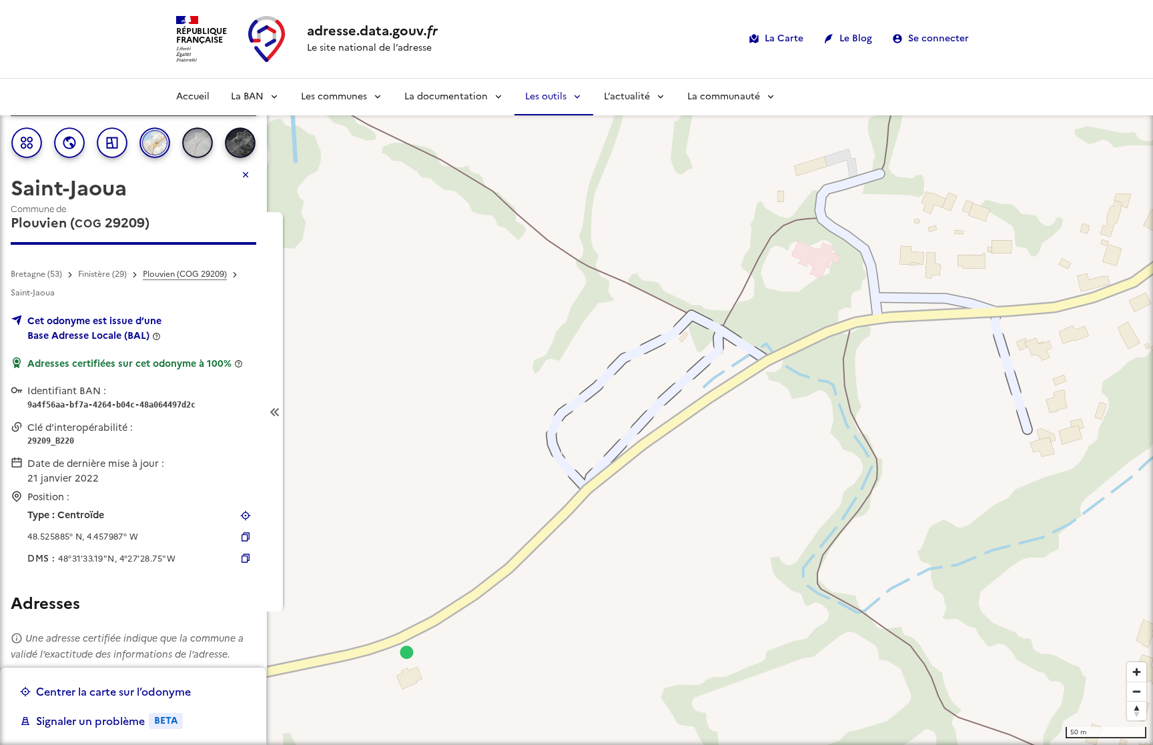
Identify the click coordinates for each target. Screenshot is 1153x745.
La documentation (446, 96)
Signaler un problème (106, 721)
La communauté (723, 96)
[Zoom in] (1136, 672)
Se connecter (938, 38)
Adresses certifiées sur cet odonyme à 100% (129, 363)
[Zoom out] (1136, 691)
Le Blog (855, 38)
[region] (576, 412)
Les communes (334, 96)
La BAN (247, 96)
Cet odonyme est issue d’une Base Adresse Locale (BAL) (94, 328)
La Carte (784, 38)
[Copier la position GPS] (245, 537)
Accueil (193, 96)
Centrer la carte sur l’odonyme (113, 692)
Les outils (545, 96)
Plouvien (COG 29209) (185, 274)
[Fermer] (245, 174)
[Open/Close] (275, 412)
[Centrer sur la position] (245, 515)
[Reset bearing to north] (1136, 710)
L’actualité (627, 96)
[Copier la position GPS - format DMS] (245, 558)
